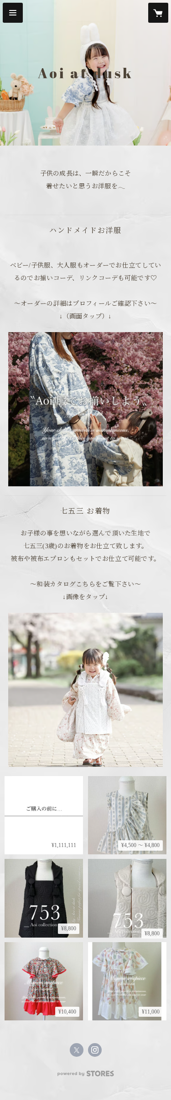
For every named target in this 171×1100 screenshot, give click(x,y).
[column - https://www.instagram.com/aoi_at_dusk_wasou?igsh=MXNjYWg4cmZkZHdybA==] (85, 690)
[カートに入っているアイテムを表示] (158, 13)
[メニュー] (13, 13)
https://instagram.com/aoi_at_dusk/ (95, 1050)
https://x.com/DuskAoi (76, 1050)
